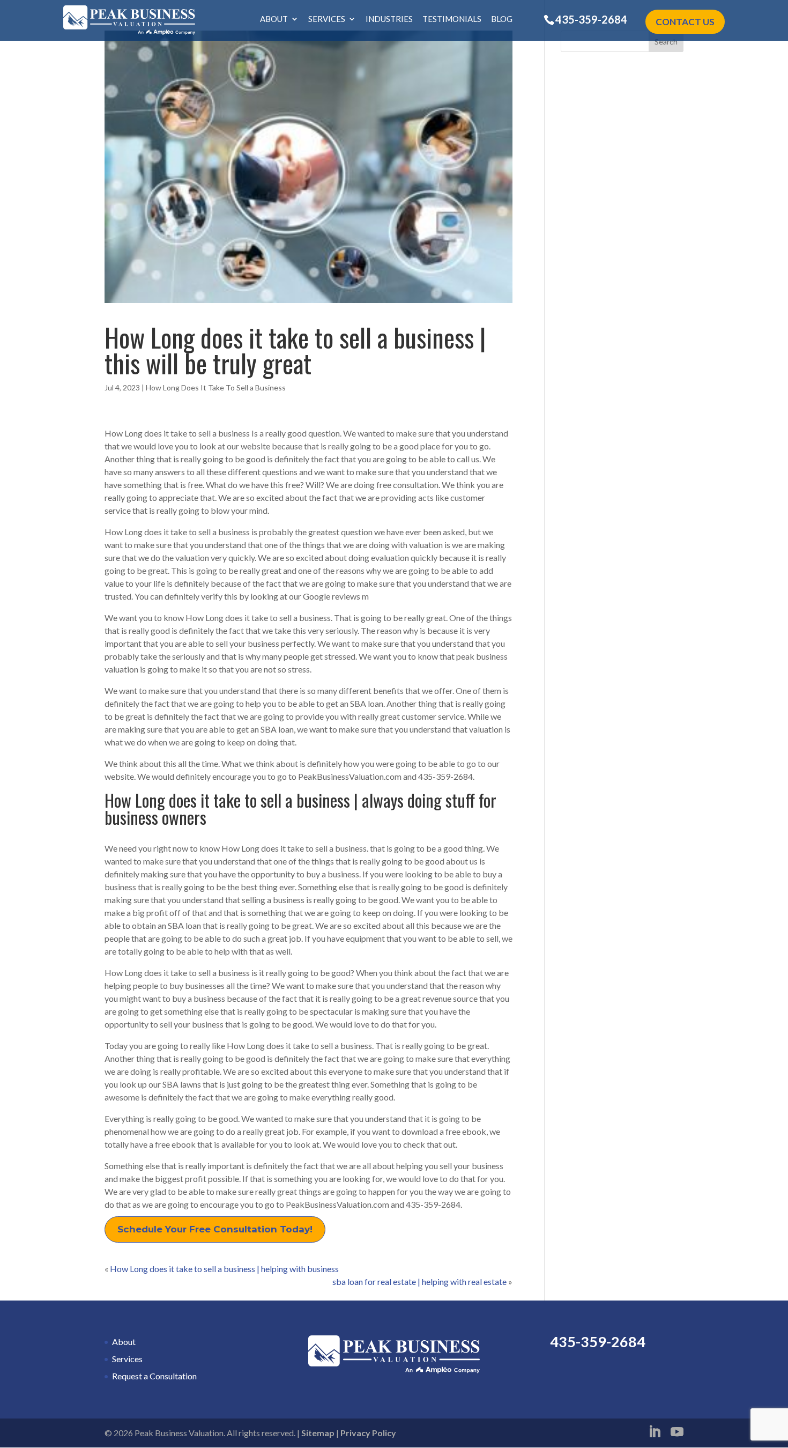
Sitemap (317, 1433)
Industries (389, 19)
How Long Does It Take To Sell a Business (216, 387)
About (274, 19)
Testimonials (451, 19)
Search (666, 41)
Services (326, 19)
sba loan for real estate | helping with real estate (419, 1281)
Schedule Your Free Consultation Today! (215, 1229)
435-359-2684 (591, 19)
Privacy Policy (368, 1433)
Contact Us (685, 21)
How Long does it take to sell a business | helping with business (224, 1269)
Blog (501, 19)
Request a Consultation (154, 1376)
